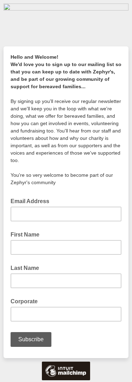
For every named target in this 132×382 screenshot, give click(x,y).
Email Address (32, 201)
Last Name (25, 268)
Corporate (24, 301)
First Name (25, 235)
